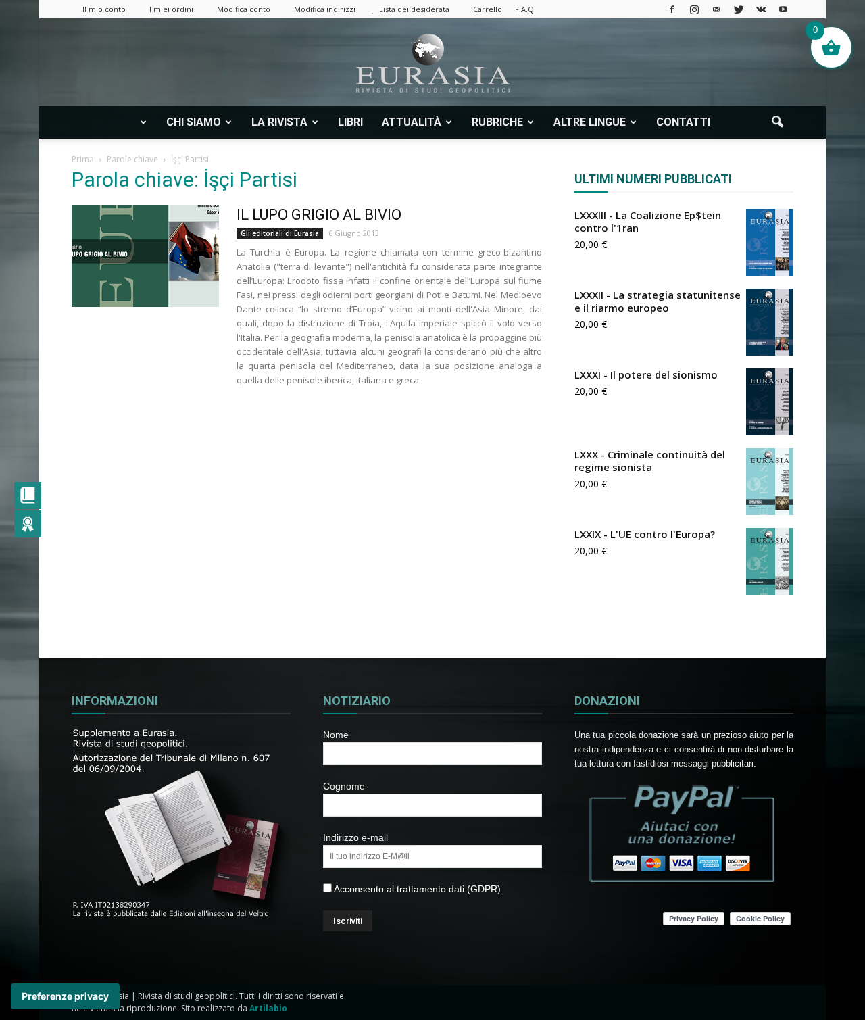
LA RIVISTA (279, 122)
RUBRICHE (497, 122)
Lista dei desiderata (414, 9)
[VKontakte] (761, 9)
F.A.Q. (525, 9)
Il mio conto (104, 9)
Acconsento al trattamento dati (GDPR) (416, 888)
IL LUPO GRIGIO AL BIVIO (319, 214)
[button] (777, 122)
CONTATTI (683, 122)
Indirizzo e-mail (355, 837)
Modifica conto (243, 9)
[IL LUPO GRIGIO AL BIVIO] (145, 256)
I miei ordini (171, 9)
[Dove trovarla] (736, 122)
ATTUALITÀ (411, 122)
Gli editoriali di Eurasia (280, 233)
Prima (83, 159)
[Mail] (716, 9)
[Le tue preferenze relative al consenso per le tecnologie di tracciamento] (65, 996)
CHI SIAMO (193, 122)
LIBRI (350, 122)
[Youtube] (783, 9)
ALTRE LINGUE (589, 122)
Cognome (344, 786)
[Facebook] (672, 9)
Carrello (487, 9)
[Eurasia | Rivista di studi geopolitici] (432, 63)
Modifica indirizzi (324, 9)
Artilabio (268, 1008)
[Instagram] (694, 9)
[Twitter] (738, 9)
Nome (336, 734)
